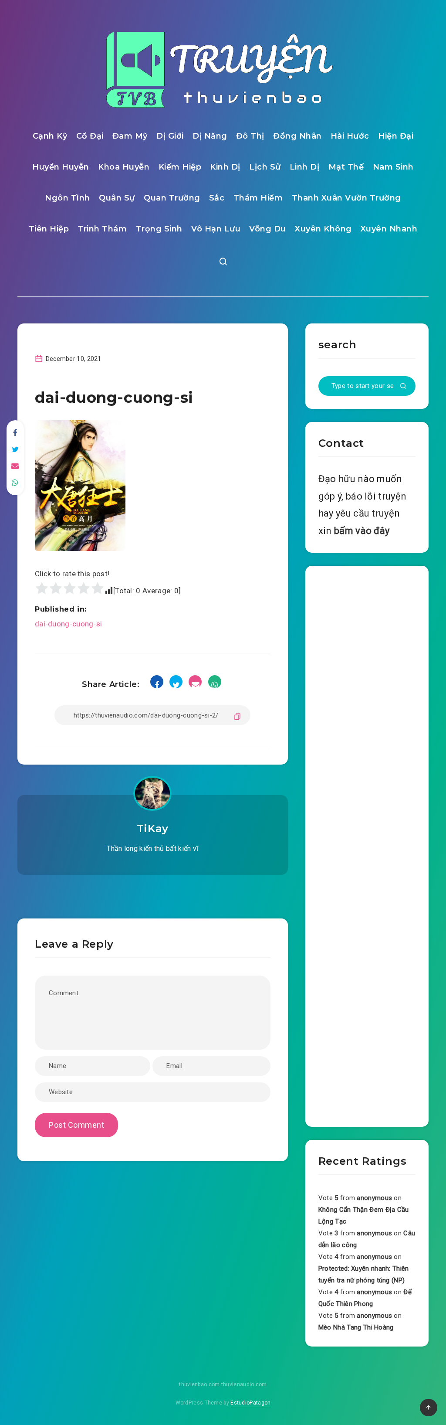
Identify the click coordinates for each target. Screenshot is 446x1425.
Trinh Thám (102, 229)
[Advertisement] (367, 844)
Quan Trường (172, 198)
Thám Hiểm (258, 198)
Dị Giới (170, 136)
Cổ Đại (90, 136)
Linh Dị (305, 167)
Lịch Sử (265, 167)
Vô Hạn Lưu (215, 229)
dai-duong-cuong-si (68, 623)
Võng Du (267, 229)
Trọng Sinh (159, 229)
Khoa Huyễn (123, 167)
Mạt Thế (346, 167)
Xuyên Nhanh (389, 229)
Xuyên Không (323, 229)
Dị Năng (210, 136)
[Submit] (403, 387)
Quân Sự (117, 198)
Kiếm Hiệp (180, 167)
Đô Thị (250, 136)
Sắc (217, 198)
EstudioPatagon (250, 1403)
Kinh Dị (225, 167)
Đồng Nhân (297, 136)
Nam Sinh (393, 167)
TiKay (153, 828)
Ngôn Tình (67, 198)
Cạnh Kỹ (50, 136)
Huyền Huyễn (60, 167)
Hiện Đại (395, 136)
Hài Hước (350, 136)
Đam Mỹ (130, 136)
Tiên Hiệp (49, 229)
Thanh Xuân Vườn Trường (346, 198)
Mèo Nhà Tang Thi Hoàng (356, 1327)
